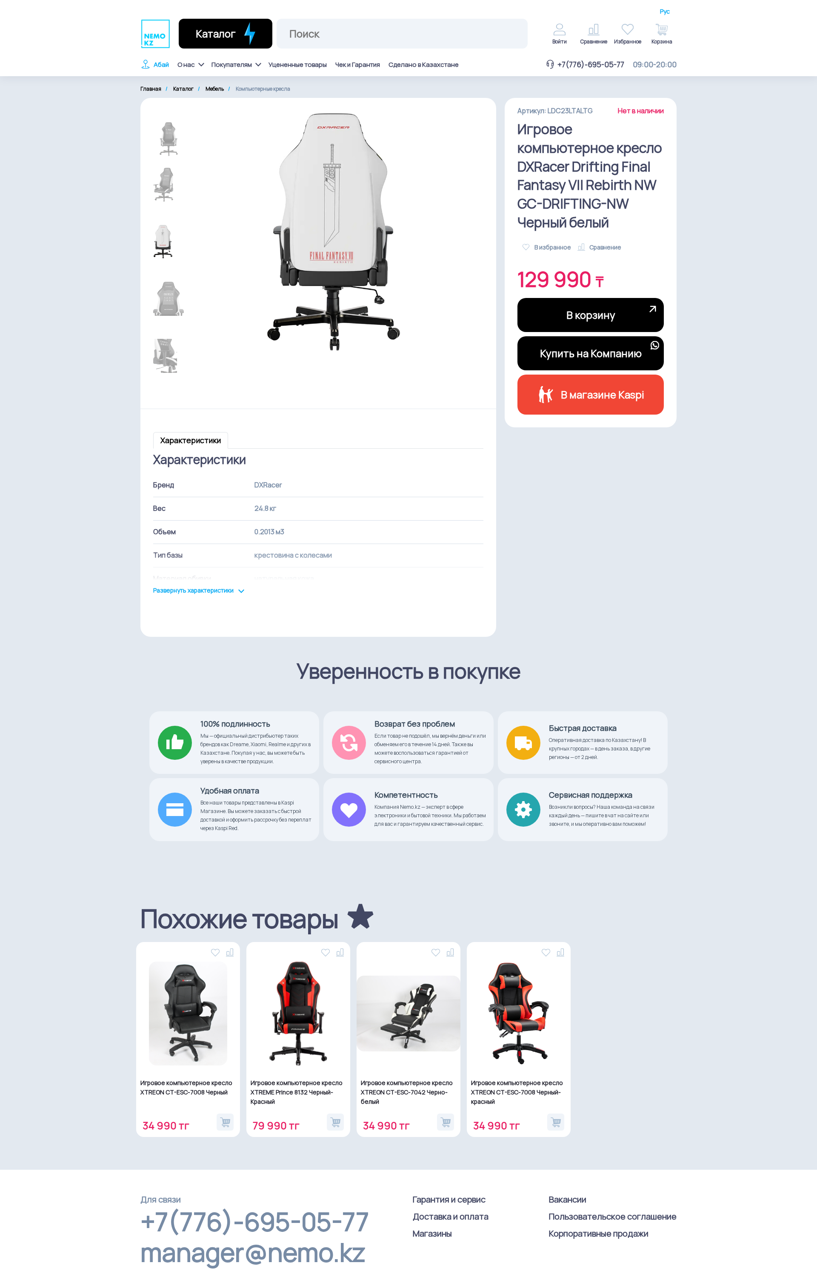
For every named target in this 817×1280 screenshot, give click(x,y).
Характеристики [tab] (190, 440)
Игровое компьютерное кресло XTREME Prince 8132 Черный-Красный (297, 1092)
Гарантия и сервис (449, 1199)
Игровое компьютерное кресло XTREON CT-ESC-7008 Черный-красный (517, 1092)
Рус (665, 11)
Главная (150, 88)
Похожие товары (239, 918)
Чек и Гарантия (357, 64)
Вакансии (567, 1199)
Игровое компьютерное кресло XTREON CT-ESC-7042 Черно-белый (407, 1092)
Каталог (183, 88)
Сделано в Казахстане (424, 64)
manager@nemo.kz (253, 1252)
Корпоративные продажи (598, 1233)
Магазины (432, 1233)
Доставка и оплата (450, 1216)
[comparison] (231, 951)
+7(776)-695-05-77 (590, 64)
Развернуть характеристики (194, 590)
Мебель (215, 88)
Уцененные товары (298, 64)
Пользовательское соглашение (613, 1216)
